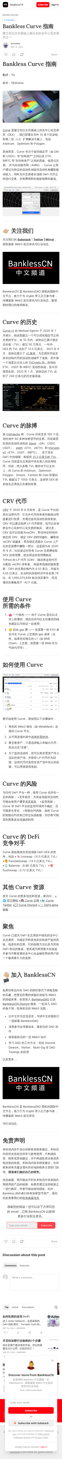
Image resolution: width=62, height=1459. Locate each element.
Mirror (50, 239)
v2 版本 (31, 353)
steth (19, 448)
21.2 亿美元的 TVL (44, 457)
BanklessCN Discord (16, 1004)
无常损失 (30, 801)
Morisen (21, 1328)
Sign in (55, 4)
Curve (6, 130)
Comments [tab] (10, 1265)
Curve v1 (8, 330)
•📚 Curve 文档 (29, 900)
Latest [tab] (15, 1307)
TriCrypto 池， (38, 362)
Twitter (38, 239)
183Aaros (15, 43)
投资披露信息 (30, 1198)
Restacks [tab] (24, 1265)
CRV (5, 510)
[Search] (56, 1307)
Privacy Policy (41, 1437)
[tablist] (17, 1265)
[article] (31, 1324)
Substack (24, 239)
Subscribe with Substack (33, 1423)
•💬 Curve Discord (25, 905)
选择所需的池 (39, 737)
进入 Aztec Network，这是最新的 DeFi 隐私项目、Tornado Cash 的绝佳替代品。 (22, 1322)
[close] (52, 1360)
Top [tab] (6, 1307)
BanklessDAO (40, 999)
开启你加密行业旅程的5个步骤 (22, 1340)
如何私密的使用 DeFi (16, 1316)
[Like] (6, 54)
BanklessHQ (10, 14)
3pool (32, 443)
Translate (10, 20)
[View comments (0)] (14, 54)
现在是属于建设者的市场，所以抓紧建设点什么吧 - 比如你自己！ (22, 1346)
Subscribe (43, 4)
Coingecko (13, 434)
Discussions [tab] (28, 1307)
